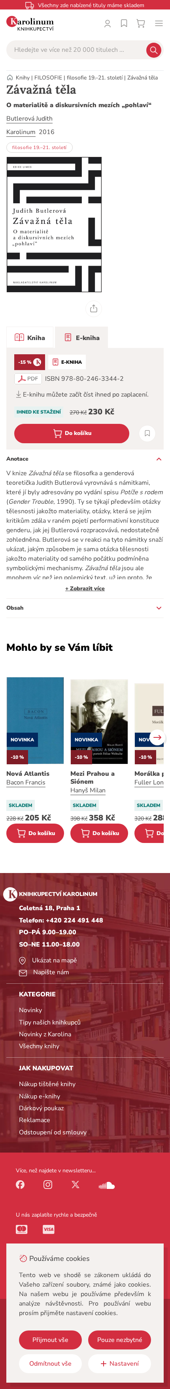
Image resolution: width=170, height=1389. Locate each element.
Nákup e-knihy (39, 1096)
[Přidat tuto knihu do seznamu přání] (147, 433)
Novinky (30, 1010)
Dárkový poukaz (41, 1108)
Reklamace (34, 1120)
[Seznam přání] (124, 23)
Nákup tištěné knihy (47, 1084)
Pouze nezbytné (119, 1340)
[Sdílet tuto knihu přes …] (93, 308)
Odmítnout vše (50, 1363)
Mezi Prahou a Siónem (92, 778)
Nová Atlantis (27, 774)
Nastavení (124, 1363)
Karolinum (21, 132)
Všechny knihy (39, 1046)
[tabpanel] (85, 399)
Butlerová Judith (29, 118)
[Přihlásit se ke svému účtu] (107, 23)
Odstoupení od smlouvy (53, 1132)
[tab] (29, 337)
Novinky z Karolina (45, 1034)
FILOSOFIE (48, 77)
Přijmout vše (50, 1340)
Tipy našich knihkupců (50, 1022)
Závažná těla (142, 77)
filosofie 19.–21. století (95, 77)
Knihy (23, 77)
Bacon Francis (25, 782)
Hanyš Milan (88, 790)
